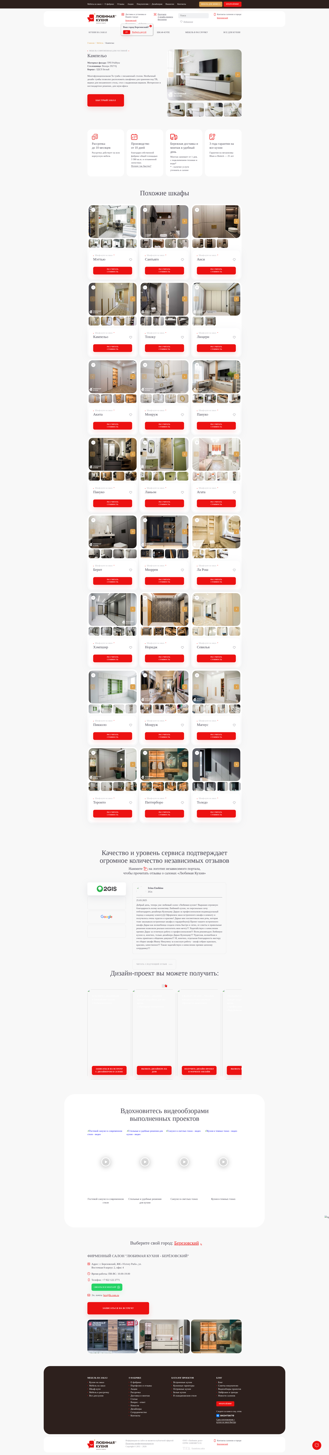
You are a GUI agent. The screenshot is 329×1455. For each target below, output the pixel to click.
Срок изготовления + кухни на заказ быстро (226, 1421)
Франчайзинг (232, 4)
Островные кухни (182, 1389)
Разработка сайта (198, 1448)
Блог (220, 1382)
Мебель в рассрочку (196, 32)
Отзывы (120, 4)
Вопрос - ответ (138, 1402)
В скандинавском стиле (185, 1395)
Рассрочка (136, 1392)
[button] (237, 74)
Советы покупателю (228, 1385)
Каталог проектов (182, 1378)
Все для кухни (231, 32)
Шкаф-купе (163, 32)
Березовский (130, 20)
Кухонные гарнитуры (183, 1385)
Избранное (188, 22)
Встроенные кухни (182, 1382)
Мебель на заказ (94, 4)
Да (126, 32)
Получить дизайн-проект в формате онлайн (199, 1070)
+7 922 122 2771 (111, 1279)
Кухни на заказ (98, 32)
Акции (130, 4)
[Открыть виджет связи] (316, 1445)
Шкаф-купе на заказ (103, 255)
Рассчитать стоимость (112, 270)
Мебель (100, 43)
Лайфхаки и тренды (228, 1392)
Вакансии (170, 4)
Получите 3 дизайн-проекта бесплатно (165, 17)
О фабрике (109, 4)
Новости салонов (226, 1395)
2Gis (150, 891)
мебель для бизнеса (211, 4)
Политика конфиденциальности (140, 1443)
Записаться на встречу (118, 1308)
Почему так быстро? (141, 166)
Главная (90, 43)
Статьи (134, 1399)
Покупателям (142, 4)
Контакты (181, 4)
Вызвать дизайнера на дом (154, 1070)
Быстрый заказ (106, 100)
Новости (135, 1405)
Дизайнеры (136, 1409)
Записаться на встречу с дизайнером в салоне (109, 1070)
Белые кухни (179, 1392)
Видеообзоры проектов (229, 1389)
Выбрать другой (139, 32)
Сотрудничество (139, 1412)
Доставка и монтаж (140, 1395)
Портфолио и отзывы (141, 1385)
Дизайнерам (157, 4)
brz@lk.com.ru (111, 1295)
